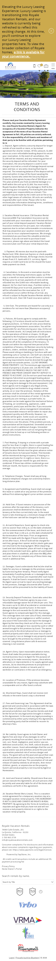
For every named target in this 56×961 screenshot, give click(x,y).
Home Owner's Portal (12, 869)
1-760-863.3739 (9, 837)
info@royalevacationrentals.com (17, 840)
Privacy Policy (8, 866)
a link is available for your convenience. (23, 54)
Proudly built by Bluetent (27, 957)
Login (11, 957)
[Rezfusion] (41, 892)
